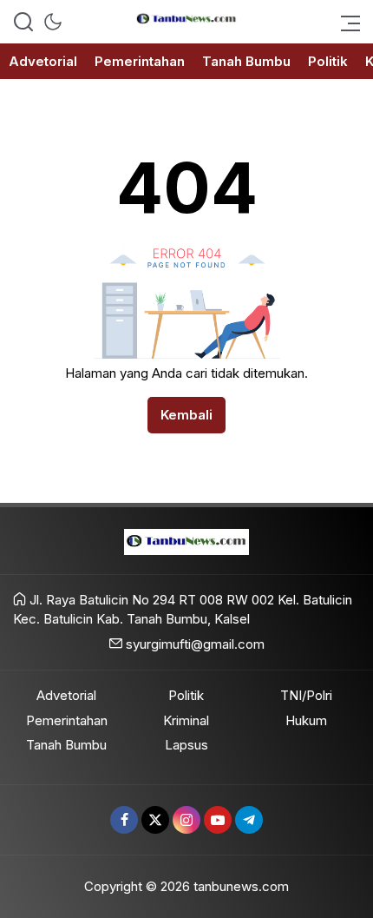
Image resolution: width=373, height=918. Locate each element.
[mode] (53, 21)
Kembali (186, 414)
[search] (23, 21)
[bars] (345, 21)
